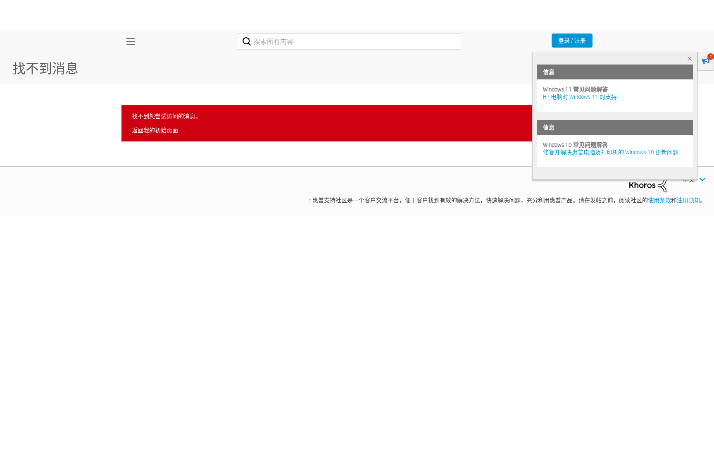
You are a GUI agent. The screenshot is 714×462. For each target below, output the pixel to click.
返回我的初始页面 (155, 130)
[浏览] (128, 41)
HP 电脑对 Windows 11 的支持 (580, 97)
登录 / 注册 (572, 40)
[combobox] (349, 41)
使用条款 (659, 200)
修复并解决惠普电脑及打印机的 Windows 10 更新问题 (610, 152)
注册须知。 (691, 200)
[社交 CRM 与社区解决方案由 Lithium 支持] (647, 183)
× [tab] (689, 58)
